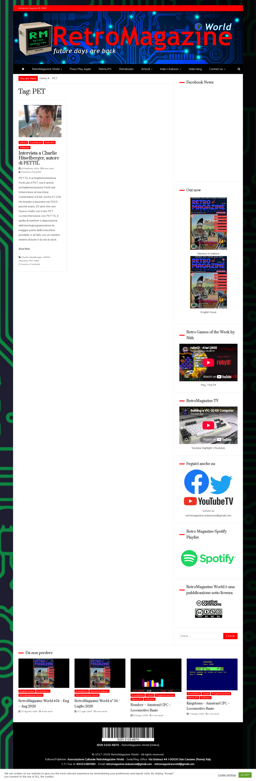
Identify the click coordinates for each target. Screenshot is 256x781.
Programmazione (165, 695)
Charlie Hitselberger (31, 257)
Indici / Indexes (169, 69)
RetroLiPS (105, 69)
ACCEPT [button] (245, 775)
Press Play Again (80, 69)
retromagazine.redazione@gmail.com (208, 515)
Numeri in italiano (99, 691)
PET (31, 260)
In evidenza (36, 142)
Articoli (145, 69)
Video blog (195, 69)
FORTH (46, 257)
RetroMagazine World (46, 69)
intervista (23, 260)
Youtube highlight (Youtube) (208, 448)
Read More (24, 248)
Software (24, 147)
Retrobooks (126, 69)
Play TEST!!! (208, 385)
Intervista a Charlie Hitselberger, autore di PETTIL (39, 158)
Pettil (36, 260)
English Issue (208, 312)
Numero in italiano (208, 253)
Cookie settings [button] (227, 775)
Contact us (216, 69)
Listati (150, 695)
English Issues (27, 691)
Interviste (49, 142)
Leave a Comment (30, 264)
